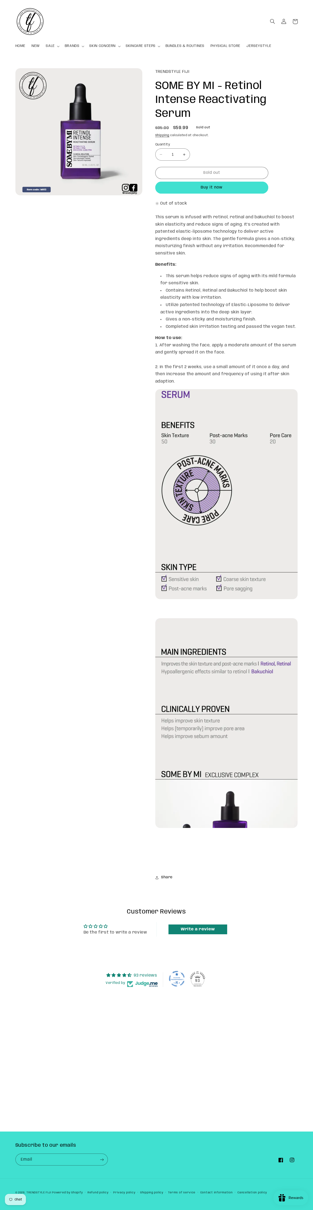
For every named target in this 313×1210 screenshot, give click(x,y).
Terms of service (181, 1192)
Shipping (162, 135)
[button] (52, 46)
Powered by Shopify (67, 1192)
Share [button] (167, 877)
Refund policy (98, 1192)
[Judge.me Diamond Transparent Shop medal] (177, 979)
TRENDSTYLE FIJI (38, 1192)
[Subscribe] (101, 1160)
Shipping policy (151, 1192)
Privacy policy (124, 1192)
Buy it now (212, 187)
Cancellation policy (252, 1192)
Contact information (216, 1192)
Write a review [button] (198, 929)
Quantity (162, 144)
